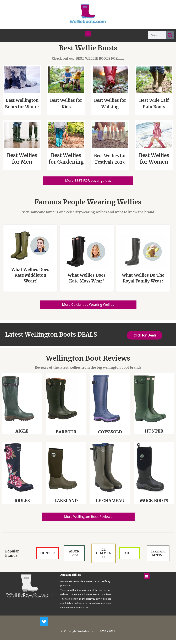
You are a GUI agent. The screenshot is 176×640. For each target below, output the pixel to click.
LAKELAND (66, 500)
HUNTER (154, 431)
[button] (88, 33)
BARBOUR (66, 432)
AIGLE (22, 431)
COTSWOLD (110, 432)
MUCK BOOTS (154, 500)
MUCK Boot (74, 553)
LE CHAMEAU (110, 500)
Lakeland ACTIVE (158, 553)
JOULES (22, 500)
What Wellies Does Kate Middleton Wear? (30, 275)
